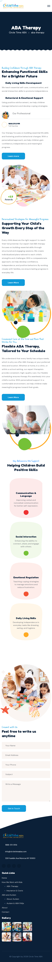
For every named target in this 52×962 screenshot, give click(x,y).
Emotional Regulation (26, 577)
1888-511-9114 (11, 845)
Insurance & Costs (15, 890)
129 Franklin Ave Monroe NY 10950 (20, 858)
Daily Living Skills (26, 618)
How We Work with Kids (12, 882)
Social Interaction (26, 536)
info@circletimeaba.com (15, 851)
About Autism (13, 899)
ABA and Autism (9, 895)
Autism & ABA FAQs (15, 903)
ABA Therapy (12, 886)
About (4, 907)
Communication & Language (26, 494)
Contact (5, 912)
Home (4, 878)
